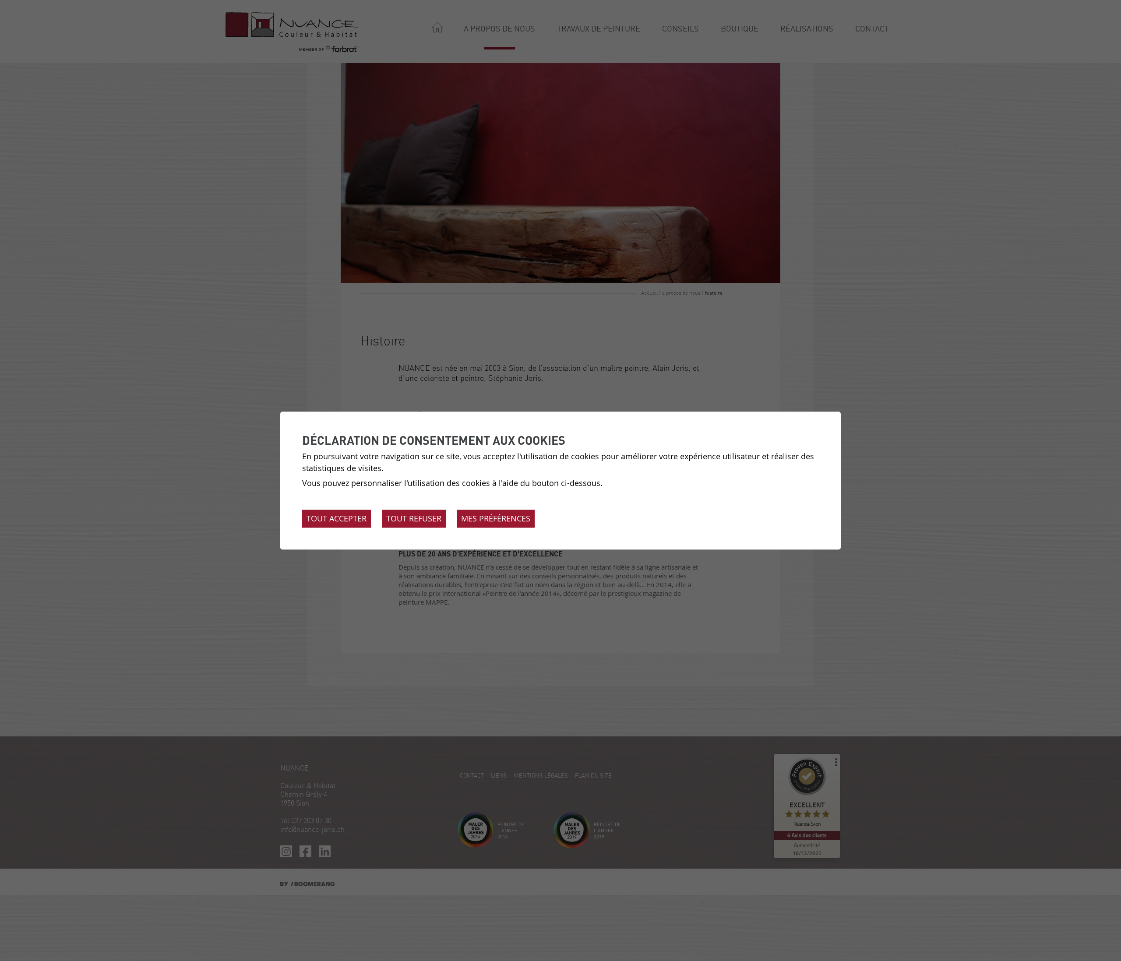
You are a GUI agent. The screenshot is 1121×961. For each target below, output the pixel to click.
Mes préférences (495, 518)
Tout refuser (413, 518)
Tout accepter (337, 518)
